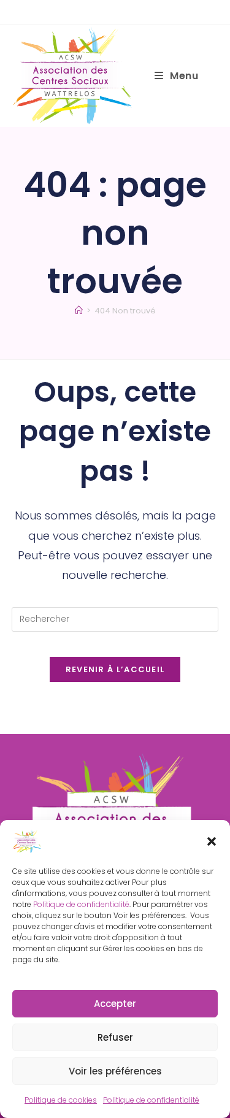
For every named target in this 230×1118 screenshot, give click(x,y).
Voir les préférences (115, 1071)
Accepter (115, 1003)
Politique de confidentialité (81, 904)
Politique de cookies (61, 1100)
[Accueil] (79, 310)
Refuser (115, 1037)
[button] (211, 841)
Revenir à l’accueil (115, 669)
